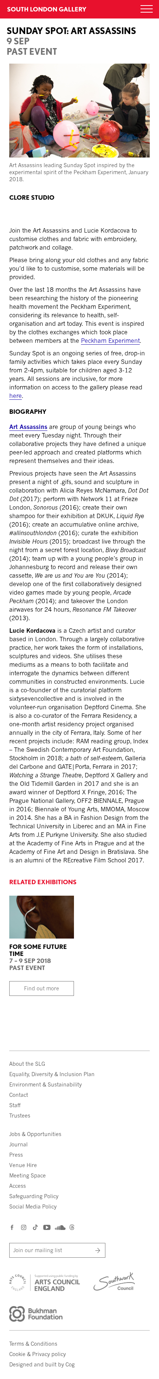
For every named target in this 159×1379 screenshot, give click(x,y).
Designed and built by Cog (42, 1364)
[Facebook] (12, 1227)
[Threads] (72, 1228)
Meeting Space (27, 1175)
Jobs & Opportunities (35, 1134)
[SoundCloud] (59, 1227)
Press (16, 1155)
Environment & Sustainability (45, 1084)
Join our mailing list (37, 1250)
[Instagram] (24, 1227)
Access (17, 1186)
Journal (18, 1144)
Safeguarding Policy (33, 1196)
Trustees (19, 1115)
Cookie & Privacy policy (37, 1354)
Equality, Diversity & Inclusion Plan (52, 1074)
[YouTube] (46, 1227)
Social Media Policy (33, 1206)
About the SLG (27, 1064)
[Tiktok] (35, 1228)
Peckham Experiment (110, 340)
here (15, 395)
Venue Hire (23, 1165)
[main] (79, 434)
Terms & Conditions (33, 1344)
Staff (14, 1105)
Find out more (41, 988)
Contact (18, 1095)
